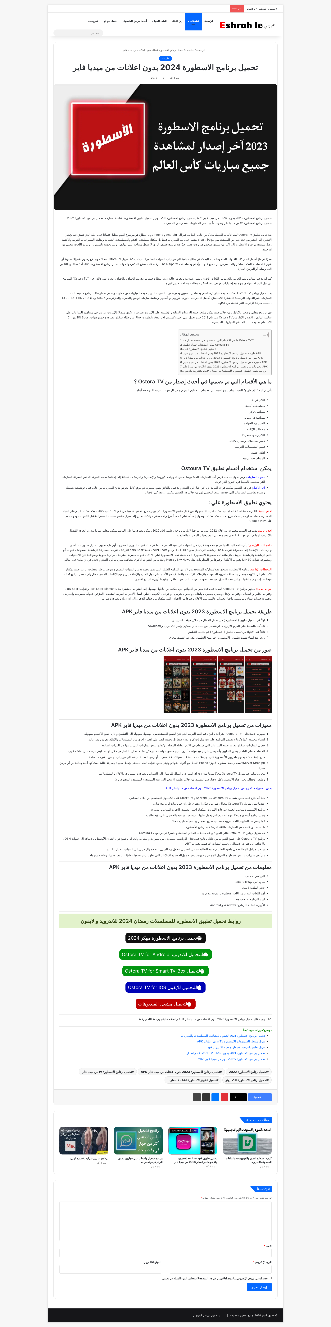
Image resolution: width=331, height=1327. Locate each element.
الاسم (268, 1245)
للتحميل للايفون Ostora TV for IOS (162, 987)
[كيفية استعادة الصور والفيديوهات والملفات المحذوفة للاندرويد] (247, 1140)
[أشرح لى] (249, 24)
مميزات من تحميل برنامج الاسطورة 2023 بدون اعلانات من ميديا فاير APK (225, 362)
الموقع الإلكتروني (152, 1262)
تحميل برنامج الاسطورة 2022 (248, 1072)
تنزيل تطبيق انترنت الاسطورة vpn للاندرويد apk (236, 1047)
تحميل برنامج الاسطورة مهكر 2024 (162, 938)
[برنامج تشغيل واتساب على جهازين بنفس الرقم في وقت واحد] (138, 1140)
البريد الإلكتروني (262, 1262)
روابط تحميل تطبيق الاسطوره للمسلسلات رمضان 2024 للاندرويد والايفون (224, 370)
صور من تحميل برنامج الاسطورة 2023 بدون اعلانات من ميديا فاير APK (223, 357)
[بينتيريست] (224, 1097)
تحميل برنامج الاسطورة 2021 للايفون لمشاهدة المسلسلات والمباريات (223, 1035)
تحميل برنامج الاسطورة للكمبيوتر (246, 1080)
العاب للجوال (159, 21)
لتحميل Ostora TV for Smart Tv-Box (162, 971)
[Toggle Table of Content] (263, 335)
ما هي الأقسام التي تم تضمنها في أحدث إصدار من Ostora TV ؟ (218, 340)
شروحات (93, 21)
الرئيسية (209, 21)
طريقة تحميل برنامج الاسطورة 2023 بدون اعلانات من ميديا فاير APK (222, 353)
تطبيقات (194, 21)
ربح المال (177, 21)
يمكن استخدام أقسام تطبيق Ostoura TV (206, 344)
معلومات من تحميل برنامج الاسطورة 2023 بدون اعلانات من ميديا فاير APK (225, 366)
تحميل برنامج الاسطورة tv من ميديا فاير (107, 1072)
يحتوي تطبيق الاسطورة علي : (199, 348)
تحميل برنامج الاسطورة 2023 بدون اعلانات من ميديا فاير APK (180, 1072)
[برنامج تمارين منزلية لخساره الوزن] (83, 1140)
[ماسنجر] (215, 1097)
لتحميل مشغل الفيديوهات (162, 1004)
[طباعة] (197, 1097)
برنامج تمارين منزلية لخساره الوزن (89, 1158)
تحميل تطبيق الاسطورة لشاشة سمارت (192, 1080)
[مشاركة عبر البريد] (206, 1097)
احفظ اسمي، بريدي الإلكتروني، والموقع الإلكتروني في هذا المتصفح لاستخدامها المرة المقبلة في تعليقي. (214, 1278)
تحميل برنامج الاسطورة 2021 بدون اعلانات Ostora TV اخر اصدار (226, 1053)
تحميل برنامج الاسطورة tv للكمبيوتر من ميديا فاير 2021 (231, 1059)
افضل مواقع (110, 21)
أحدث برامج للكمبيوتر (135, 21)
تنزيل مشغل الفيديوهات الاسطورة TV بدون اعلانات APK (231, 1041)
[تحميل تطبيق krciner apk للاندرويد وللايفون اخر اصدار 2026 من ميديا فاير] (192, 1140)
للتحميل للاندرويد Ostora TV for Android (162, 954)
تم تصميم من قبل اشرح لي (207, 1315)
